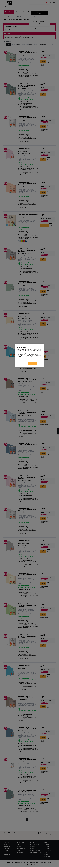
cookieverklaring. (22, 359)
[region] (29, 355)
